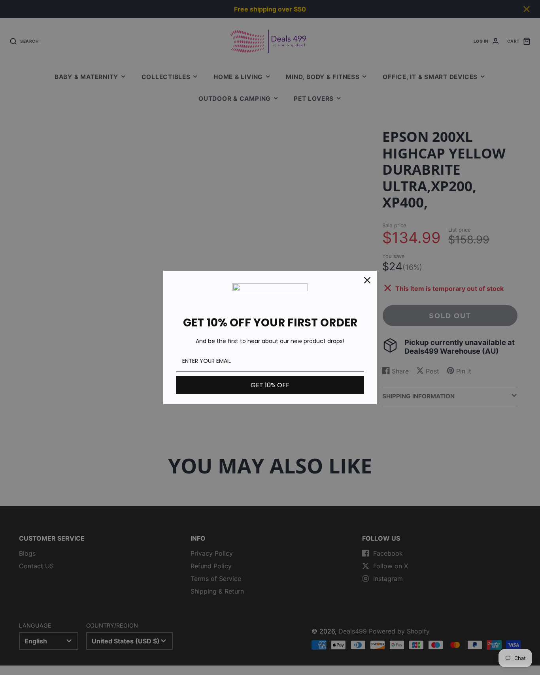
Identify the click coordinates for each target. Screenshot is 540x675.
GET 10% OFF (270, 385)
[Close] (367, 280)
